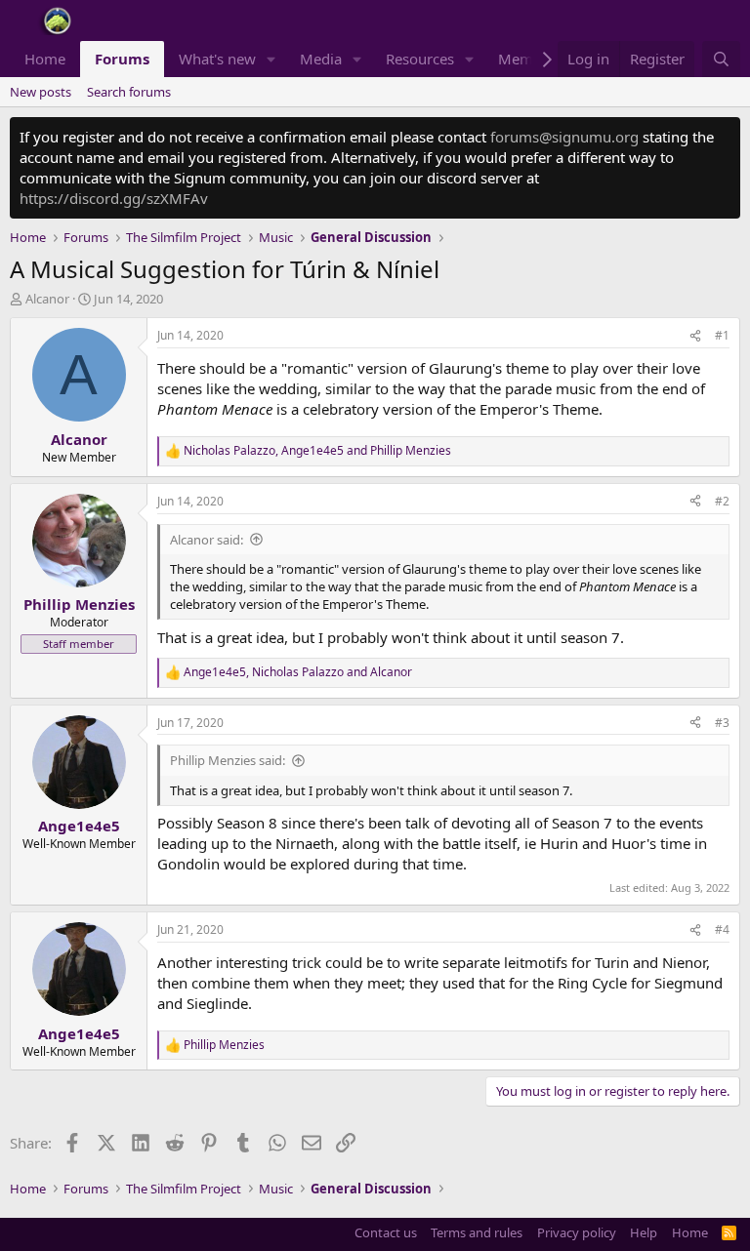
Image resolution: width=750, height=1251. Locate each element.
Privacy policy (576, 1232)
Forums (122, 58)
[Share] (695, 336)
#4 (722, 929)
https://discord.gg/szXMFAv (114, 198)
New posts (40, 92)
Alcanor (47, 298)
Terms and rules (476, 1232)
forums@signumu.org (564, 136)
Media (321, 58)
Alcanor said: (206, 539)
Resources (420, 58)
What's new (217, 58)
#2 (722, 501)
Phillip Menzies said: (227, 760)
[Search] (721, 59)
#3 (722, 722)
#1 (722, 335)
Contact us (385, 1232)
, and (317, 451)
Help (643, 1232)
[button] (271, 59)
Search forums (129, 92)
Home (44, 58)
